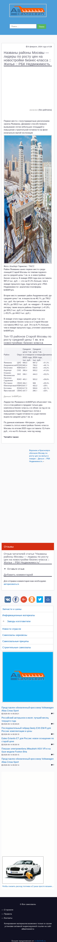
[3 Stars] (33, 110)
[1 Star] (30, 110)
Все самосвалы (29, 904)
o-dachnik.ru (40, 940)
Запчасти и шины (11, 609)
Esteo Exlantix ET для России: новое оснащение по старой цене (28, 740)
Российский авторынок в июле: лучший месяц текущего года (25, 719)
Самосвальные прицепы (15, 641)
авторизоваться (11, 583)
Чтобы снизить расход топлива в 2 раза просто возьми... (27, 886)
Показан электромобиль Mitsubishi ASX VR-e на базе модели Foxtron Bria (26, 750)
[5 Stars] (37, 110)
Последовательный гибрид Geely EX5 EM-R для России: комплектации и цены (26, 729)
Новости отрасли (11, 628)
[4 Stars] (35, 110)
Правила (8, 913)
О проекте (8, 909)
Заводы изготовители (19, 621)
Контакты (8, 917)
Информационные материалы (18, 615)
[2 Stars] (32, 110)
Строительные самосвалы (16, 647)
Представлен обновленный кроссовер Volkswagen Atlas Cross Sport (28, 709)
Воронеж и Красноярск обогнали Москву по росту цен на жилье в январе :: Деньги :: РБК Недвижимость (39, 456)
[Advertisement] (28, 88)
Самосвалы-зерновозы (14, 635)
